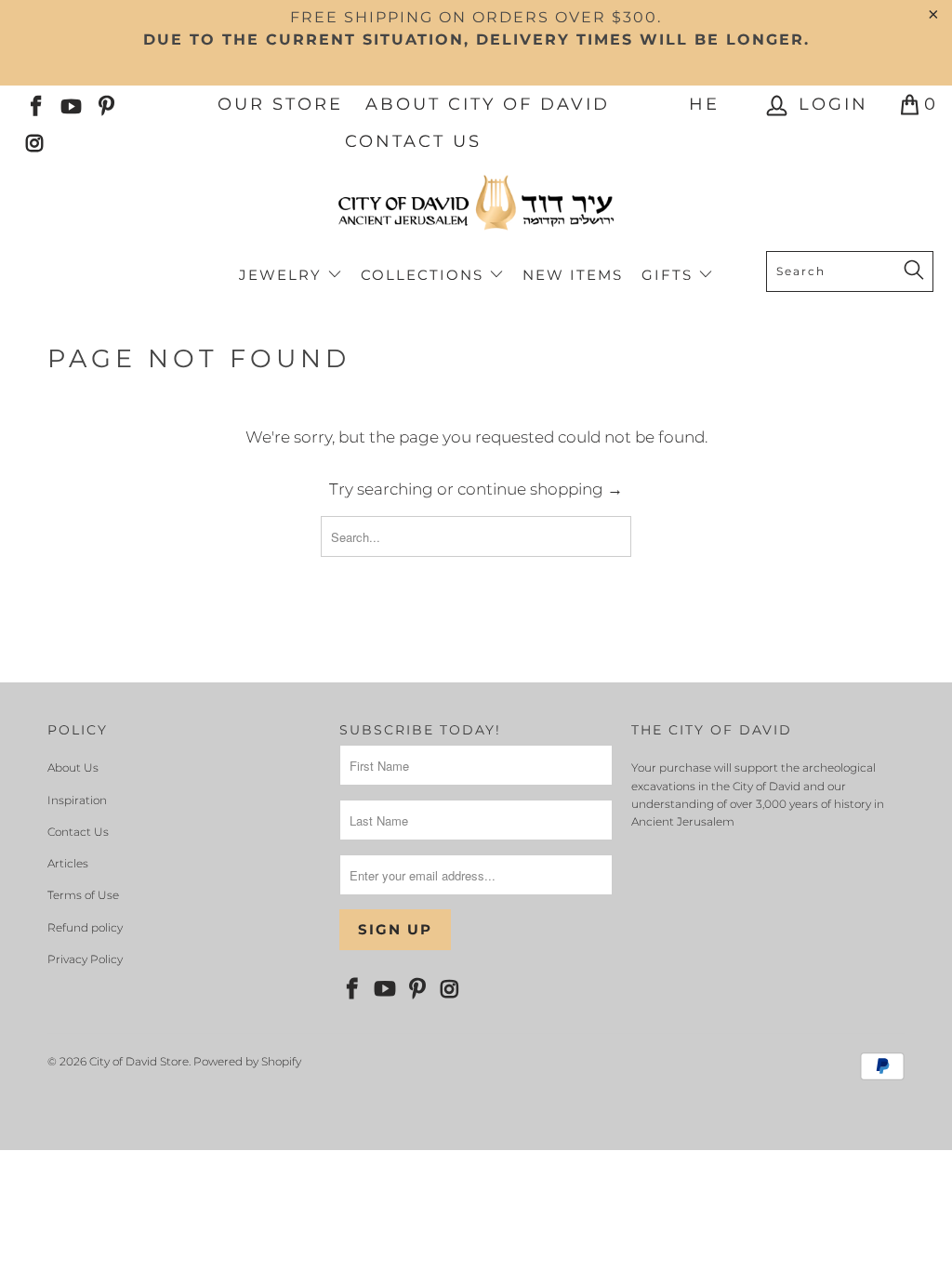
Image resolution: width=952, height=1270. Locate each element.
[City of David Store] (476, 210)
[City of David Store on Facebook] (34, 104)
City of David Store (139, 1061)
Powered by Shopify (247, 1061)
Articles (67, 863)
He (704, 104)
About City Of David (487, 104)
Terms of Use (83, 895)
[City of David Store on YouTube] (70, 104)
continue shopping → (540, 489)
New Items (572, 275)
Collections (425, 275)
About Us (73, 767)
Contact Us (413, 141)
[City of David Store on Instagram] (34, 141)
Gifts (669, 275)
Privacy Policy (85, 959)
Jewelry (283, 275)
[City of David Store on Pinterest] (105, 104)
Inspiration (77, 800)
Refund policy (85, 927)
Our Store (280, 104)
